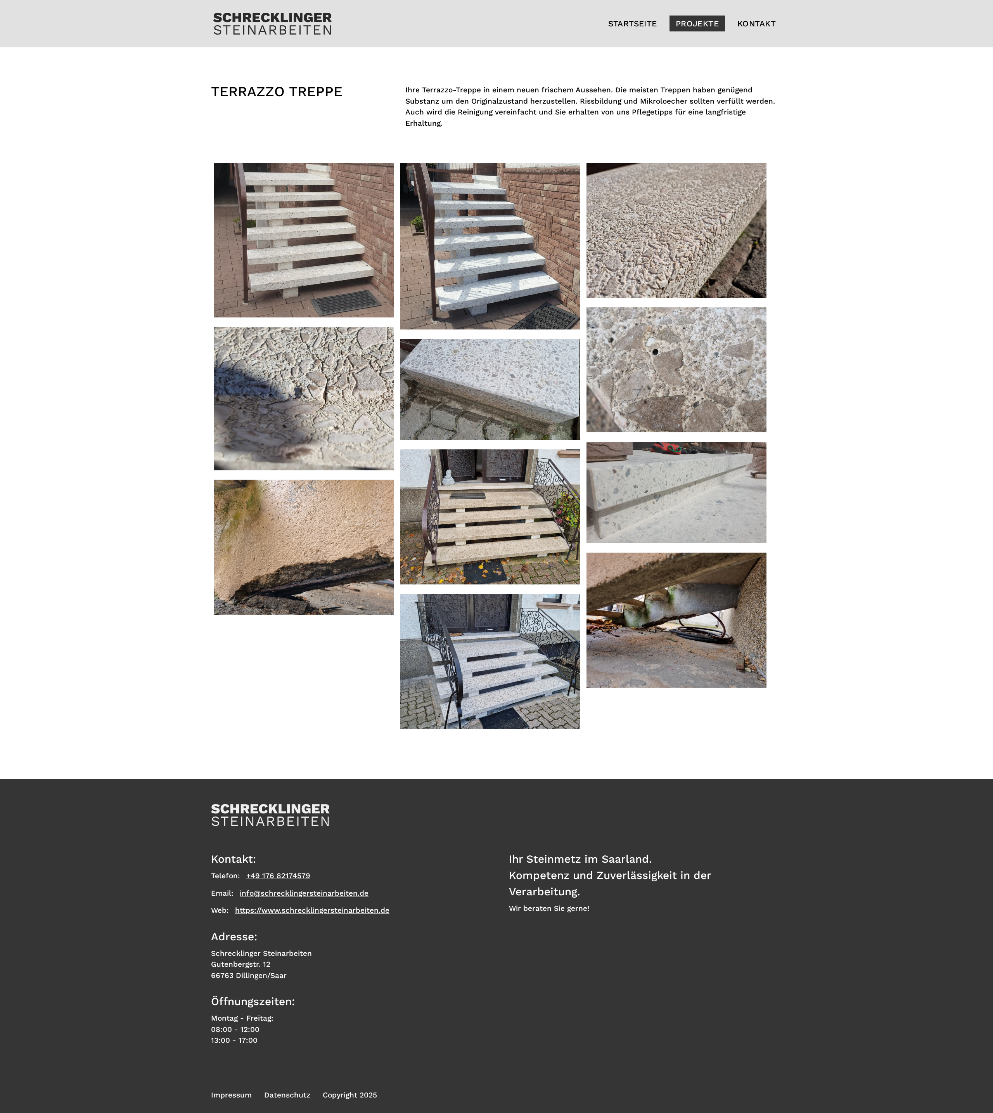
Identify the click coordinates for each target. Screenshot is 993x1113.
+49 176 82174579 (278, 875)
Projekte (697, 23)
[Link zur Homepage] (272, 23)
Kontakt (756, 23)
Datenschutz (287, 1094)
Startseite (632, 23)
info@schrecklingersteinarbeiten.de (304, 893)
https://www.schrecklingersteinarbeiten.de (312, 910)
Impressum (231, 1094)
